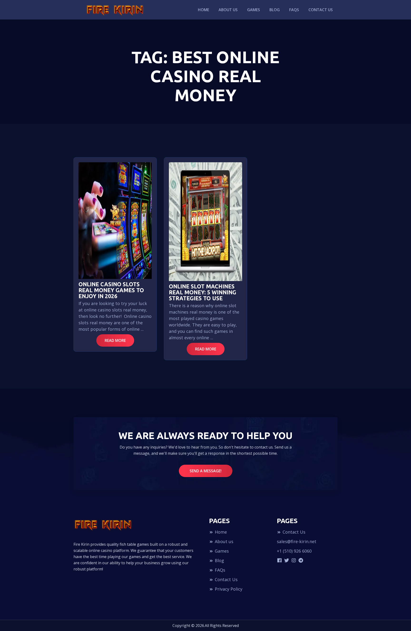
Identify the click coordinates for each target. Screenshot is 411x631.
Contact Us (320, 9)
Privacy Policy (228, 589)
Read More (115, 340)
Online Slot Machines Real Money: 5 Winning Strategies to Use (202, 292)
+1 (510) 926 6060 (294, 551)
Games (253, 9)
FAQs (294, 9)
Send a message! (205, 470)
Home (203, 9)
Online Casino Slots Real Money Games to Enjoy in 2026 (111, 290)
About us (228, 9)
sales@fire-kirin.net (296, 541)
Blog (274, 9)
